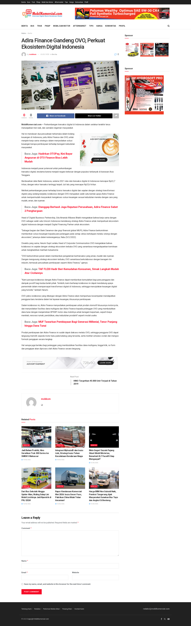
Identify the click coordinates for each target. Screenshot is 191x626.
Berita (23, 2)
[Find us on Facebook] (161, 619)
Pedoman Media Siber (51, 609)
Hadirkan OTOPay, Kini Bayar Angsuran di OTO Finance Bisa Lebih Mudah (49, 157)
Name (24, 561)
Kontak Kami (79, 609)
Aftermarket (59, 2)
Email (24, 572)
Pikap (38, 2)
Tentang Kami (26, 609)
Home (23, 33)
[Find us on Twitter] (165, 619)
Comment (26, 528)
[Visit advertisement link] (122, 13)
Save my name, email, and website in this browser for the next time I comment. (57, 584)
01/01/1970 (45, 54)
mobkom (32, 54)
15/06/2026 (27, 504)
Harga (71, 2)
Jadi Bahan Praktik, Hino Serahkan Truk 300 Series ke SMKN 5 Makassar (35, 453)
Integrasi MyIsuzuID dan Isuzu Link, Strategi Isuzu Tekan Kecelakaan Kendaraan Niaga (69, 453)
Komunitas (79, 2)
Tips (66, 2)
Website (75, 572)
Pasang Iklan (67, 609)
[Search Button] (169, 26)
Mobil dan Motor (47, 2)
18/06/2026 (60, 460)
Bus (28, 2)
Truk (33, 2)
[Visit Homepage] (42, 13)
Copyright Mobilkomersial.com (38, 619)
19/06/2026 (27, 460)
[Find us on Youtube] (168, 619)
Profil (86, 2)
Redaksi (37, 609)
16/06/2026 (94, 463)
